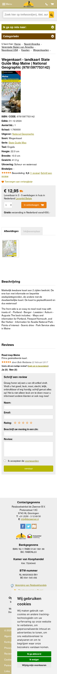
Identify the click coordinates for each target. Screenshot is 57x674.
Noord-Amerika (32, 43)
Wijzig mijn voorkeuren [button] (34, 665)
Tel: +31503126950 (46, 4)
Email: (7, 412)
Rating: (8, 422)
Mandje (52, 4)
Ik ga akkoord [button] (34, 654)
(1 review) (35, 173)
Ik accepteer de (23, 460)
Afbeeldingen (11, 231)
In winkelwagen (31, 205)
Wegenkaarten (41, 50)
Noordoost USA (10, 50)
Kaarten (25, 50)
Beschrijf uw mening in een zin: (21, 429)
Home (17, 43)
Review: (8, 439)
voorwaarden (32, 460)
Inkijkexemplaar (31, 231)
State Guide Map (17, 142)
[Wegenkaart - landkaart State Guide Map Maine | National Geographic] (11, 91)
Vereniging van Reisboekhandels (31, 585)
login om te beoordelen (38, 366)
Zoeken (51, 14)
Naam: (7, 402)
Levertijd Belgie (24, 198)
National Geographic (23, 133)
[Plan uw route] (34, 526)
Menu (8, 3)
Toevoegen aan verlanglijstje (19, 181)
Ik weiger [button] (34, 659)
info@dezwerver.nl (30, 519)
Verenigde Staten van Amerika (18, 47)
